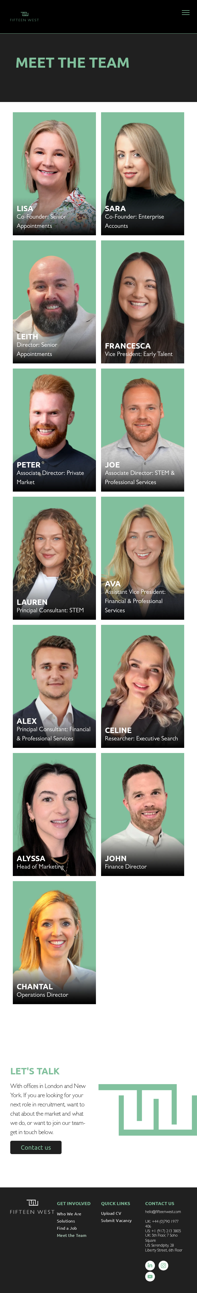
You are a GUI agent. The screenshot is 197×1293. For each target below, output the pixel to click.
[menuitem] (76, 1213)
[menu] (185, 12)
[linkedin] (150, 1266)
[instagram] (163, 1266)
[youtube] (150, 1277)
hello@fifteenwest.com (163, 1212)
